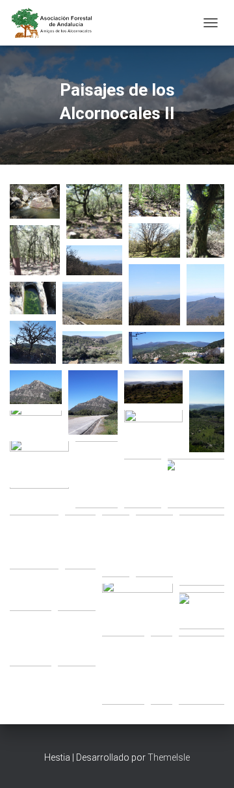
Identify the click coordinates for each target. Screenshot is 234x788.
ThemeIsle (169, 757)
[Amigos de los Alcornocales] (57, 23)
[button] (35, 201)
